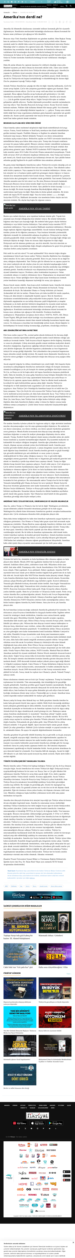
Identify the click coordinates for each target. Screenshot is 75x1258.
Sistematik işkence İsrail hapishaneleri (17, 1092)
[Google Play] (46, 929)
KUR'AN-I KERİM (21, 6)
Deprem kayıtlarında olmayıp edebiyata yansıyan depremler (18, 1035)
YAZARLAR (31, 6)
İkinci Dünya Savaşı (54, 656)
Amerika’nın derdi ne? (28, 12)
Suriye (16, 200)
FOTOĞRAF (61, 1139)
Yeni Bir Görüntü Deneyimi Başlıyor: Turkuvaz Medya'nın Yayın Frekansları (19, 1064)
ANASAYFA (7, 1139)
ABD (6, 918)
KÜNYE (52, 1142)
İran (63, 110)
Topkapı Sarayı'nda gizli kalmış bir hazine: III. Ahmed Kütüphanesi (19, 969)
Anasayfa (7, 12)
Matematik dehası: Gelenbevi (52, 967)
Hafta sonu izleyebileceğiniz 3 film (54, 999)
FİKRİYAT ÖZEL (57, 6)
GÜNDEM (14, 1139)
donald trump (44, 918)
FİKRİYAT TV (50, 6)
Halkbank (28, 192)
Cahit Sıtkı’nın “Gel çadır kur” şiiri (19, 999)
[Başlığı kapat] (73, 1242)
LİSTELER (45, 6)
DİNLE (62, 6)
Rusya (12, 99)
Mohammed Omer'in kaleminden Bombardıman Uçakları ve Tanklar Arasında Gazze (54, 1094)
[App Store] (34, 929)
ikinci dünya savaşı (57, 918)
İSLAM (26, 6)
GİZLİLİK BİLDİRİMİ (43, 1142)
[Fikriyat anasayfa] (18, 928)
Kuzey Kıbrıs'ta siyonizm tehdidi (50, 1063)
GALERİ (40, 6)
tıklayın (33, 910)
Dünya (15, 12)
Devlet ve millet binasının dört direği (16, 1123)
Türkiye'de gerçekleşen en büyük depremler (54, 1034)
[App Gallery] (57, 929)
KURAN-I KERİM (43, 1139)
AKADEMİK (36, 6)
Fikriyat (12, 1171)
